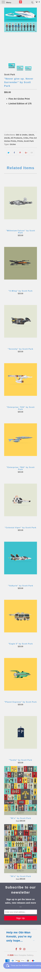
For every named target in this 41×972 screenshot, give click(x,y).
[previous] (6, 32)
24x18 (7, 120)
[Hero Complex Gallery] (20, 2)
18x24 (31, 135)
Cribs (25, 138)
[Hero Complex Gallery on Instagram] (24, 949)
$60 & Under (21, 135)
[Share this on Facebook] (14, 153)
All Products (16, 138)
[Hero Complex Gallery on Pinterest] (20, 949)
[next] (35, 32)
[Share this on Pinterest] (20, 153)
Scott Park (9, 74)
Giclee (13, 144)
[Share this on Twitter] (8, 153)
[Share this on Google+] (26, 153)
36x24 (15, 120)
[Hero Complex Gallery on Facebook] (16, 949)
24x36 (7, 138)
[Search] (32, 2)
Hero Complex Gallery (23, 955)
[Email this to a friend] (31, 153)
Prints (20, 141)
